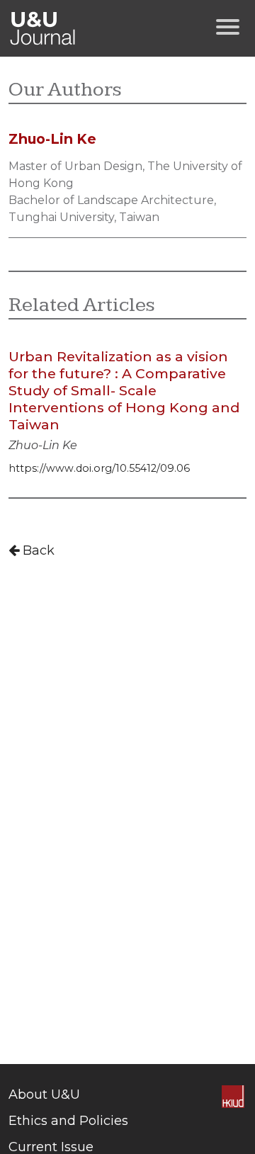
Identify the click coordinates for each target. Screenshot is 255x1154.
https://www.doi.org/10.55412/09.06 (99, 468)
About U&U (44, 1094)
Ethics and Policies (68, 1120)
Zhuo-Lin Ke (42, 445)
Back (37, 550)
